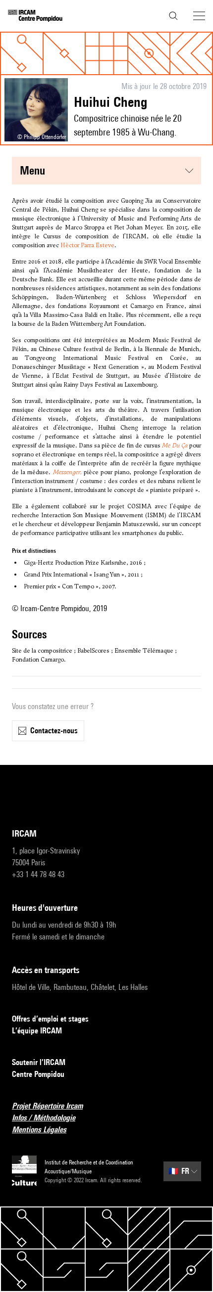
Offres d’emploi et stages (50, 1019)
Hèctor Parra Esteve (87, 245)
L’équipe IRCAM (37, 1030)
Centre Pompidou (38, 1074)
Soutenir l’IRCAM (38, 1062)
